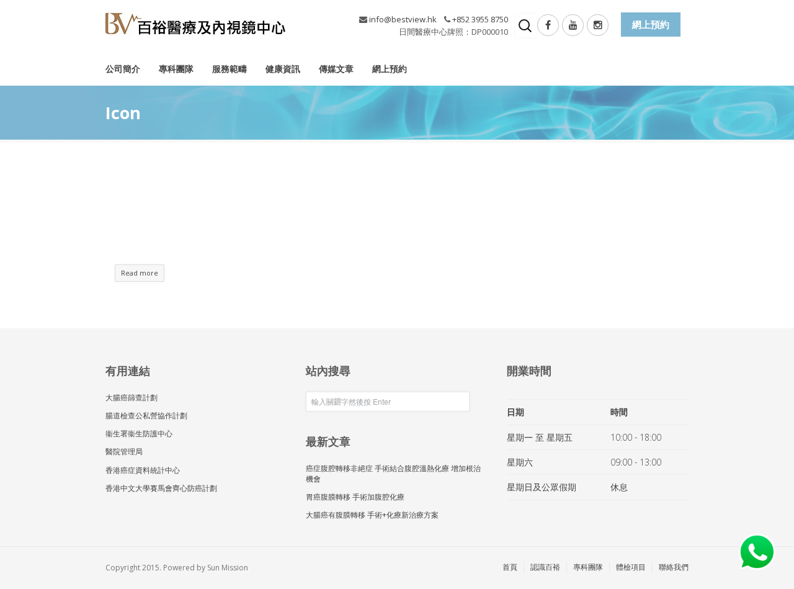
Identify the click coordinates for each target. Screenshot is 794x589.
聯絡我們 (674, 567)
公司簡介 (122, 68)
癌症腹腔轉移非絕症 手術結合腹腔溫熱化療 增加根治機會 (393, 473)
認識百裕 (545, 567)
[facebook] (548, 25)
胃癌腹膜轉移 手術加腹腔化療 (355, 497)
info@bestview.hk (403, 19)
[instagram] (598, 25)
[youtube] (573, 25)
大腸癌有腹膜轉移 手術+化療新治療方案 (372, 515)
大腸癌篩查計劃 (131, 397)
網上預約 (389, 68)
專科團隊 (176, 68)
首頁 (509, 567)
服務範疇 (229, 68)
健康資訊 (282, 68)
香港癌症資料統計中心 (142, 470)
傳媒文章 (336, 68)
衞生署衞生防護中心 (138, 433)
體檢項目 (631, 567)
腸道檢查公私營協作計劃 (146, 415)
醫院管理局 (124, 451)
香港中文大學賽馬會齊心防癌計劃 (161, 488)
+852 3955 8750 (480, 19)
